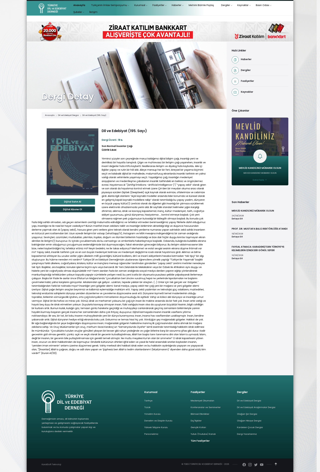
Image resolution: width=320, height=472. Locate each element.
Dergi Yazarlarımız (247, 434)
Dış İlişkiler (196, 420)
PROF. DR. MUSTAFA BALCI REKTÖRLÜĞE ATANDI (260, 228)
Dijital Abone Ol (72, 209)
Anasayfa (49, 115)
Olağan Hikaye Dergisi (249, 420)
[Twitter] (256, 465)
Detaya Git (237, 218)
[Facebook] (244, 465)
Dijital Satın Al (72, 201)
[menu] (79, 5)
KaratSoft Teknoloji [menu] (51, 464)
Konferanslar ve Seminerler (206, 407)
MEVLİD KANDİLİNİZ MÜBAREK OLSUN (260, 168)
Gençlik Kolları (198, 427)
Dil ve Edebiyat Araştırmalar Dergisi (256, 407)
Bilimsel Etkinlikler (200, 414)
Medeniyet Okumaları (202, 400)
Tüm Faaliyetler (200, 440)
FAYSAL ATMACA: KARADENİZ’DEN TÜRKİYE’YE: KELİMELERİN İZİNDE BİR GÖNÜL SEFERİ (258, 248)
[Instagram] (250, 465)
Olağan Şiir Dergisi (247, 414)
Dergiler (246, 70)
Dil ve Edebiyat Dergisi (68, 115)
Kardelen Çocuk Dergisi (250, 427)
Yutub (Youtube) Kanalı (203, 434)
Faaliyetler (247, 81)
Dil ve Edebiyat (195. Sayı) (94, 115)
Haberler (246, 59)
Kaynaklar (247, 91)
